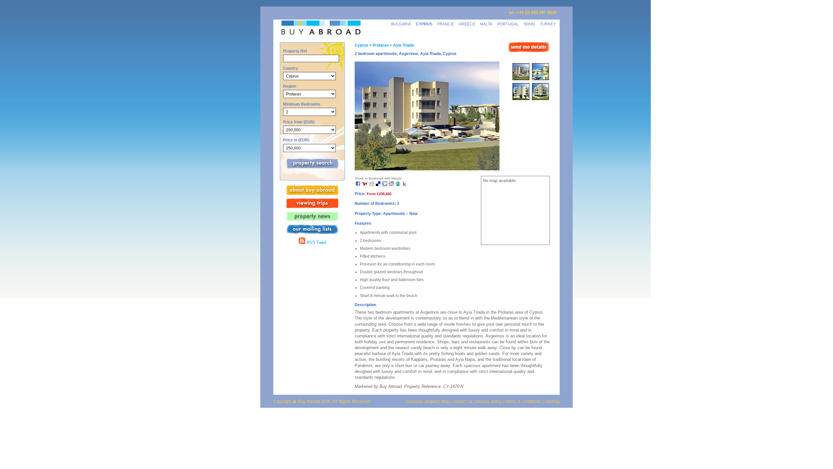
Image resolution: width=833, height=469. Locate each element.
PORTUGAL (508, 24)
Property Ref (295, 51)
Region (289, 86)
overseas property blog (427, 401)
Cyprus (361, 45)
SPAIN (529, 24)
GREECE (466, 24)
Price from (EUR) (299, 122)
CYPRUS (424, 24)
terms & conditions (524, 401)
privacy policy (489, 401)
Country (290, 68)
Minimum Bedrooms (302, 104)
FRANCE (445, 24)
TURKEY (548, 24)
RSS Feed (315, 242)
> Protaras (378, 45)
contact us (462, 401)
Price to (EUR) (296, 140)
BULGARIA (401, 24)
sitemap (551, 401)
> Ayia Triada (401, 45)
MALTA (486, 24)
